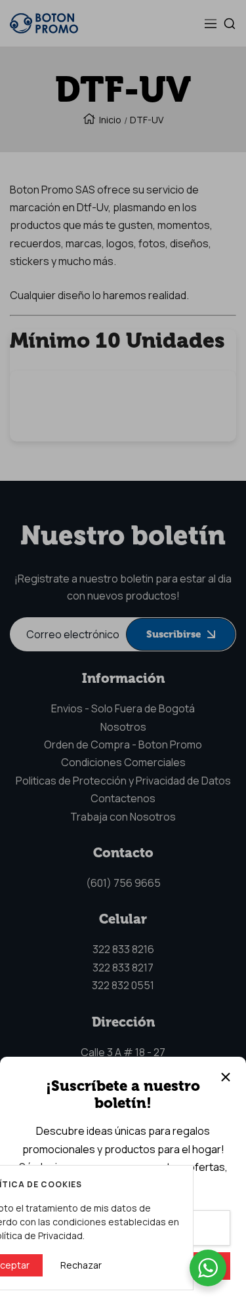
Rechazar (81, 1265)
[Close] (225, 1077)
